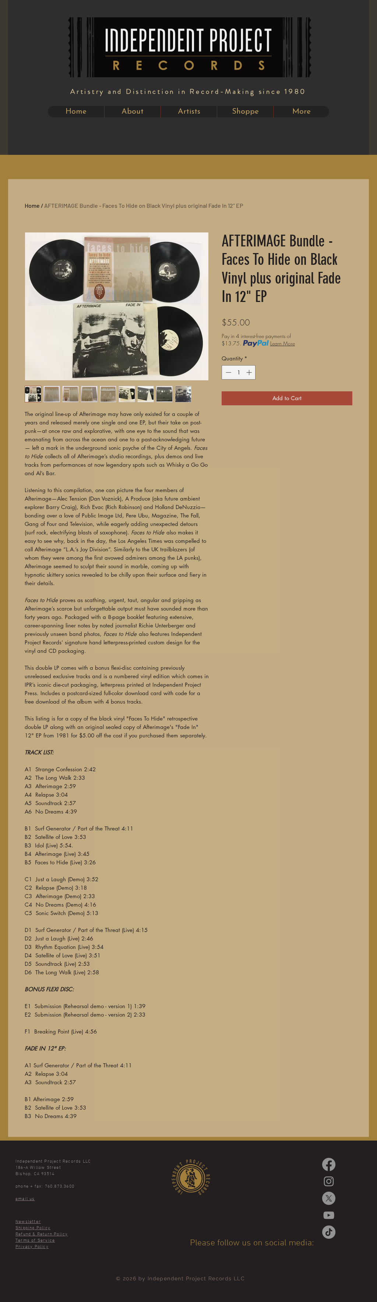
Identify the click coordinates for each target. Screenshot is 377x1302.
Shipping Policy (32, 1228)
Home (32, 205)
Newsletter (28, 1221)
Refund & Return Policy (41, 1234)
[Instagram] (328, 1181)
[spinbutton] (239, 372)
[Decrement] (228, 372)
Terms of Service (35, 1240)
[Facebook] (328, 1164)
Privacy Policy (32, 1246)
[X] (328, 1198)
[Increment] (250, 372)
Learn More (282, 343)
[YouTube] (328, 1215)
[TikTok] (328, 1232)
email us (25, 1199)
